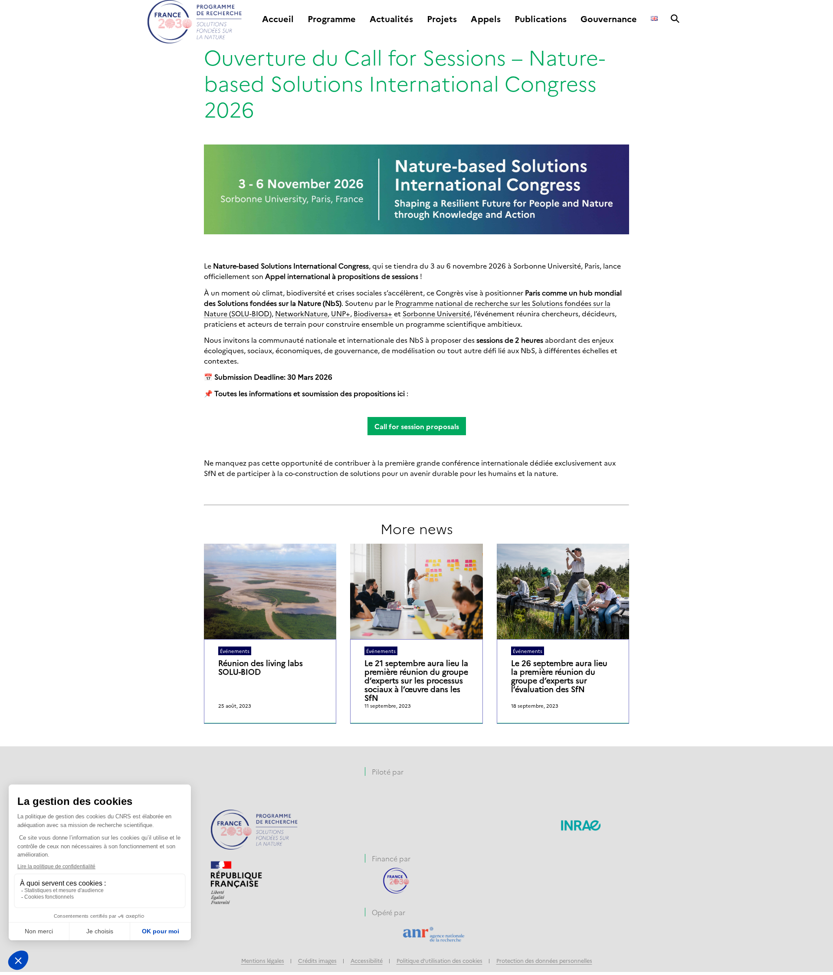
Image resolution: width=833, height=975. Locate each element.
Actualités (391, 19)
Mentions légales (262, 960)
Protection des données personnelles (544, 960)
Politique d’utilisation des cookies (439, 960)
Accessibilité (367, 960)
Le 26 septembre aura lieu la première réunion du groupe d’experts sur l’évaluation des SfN (559, 676)
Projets (442, 19)
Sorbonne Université (436, 313)
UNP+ (340, 313)
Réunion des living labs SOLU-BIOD (260, 667)
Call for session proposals (416, 426)
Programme (332, 19)
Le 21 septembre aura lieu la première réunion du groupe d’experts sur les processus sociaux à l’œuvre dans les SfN (416, 680)
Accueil (278, 19)
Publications (541, 19)
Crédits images (317, 960)
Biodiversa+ (373, 313)
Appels (486, 19)
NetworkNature (301, 313)
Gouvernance (608, 19)
